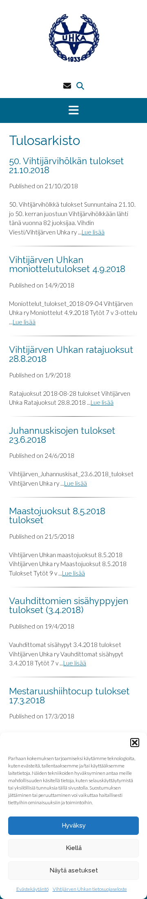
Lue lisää (93, 232)
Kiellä (74, 848)
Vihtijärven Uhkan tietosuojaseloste (90, 889)
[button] (135, 742)
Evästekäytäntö (32, 889)
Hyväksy (74, 825)
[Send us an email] (67, 85)
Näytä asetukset (73, 870)
